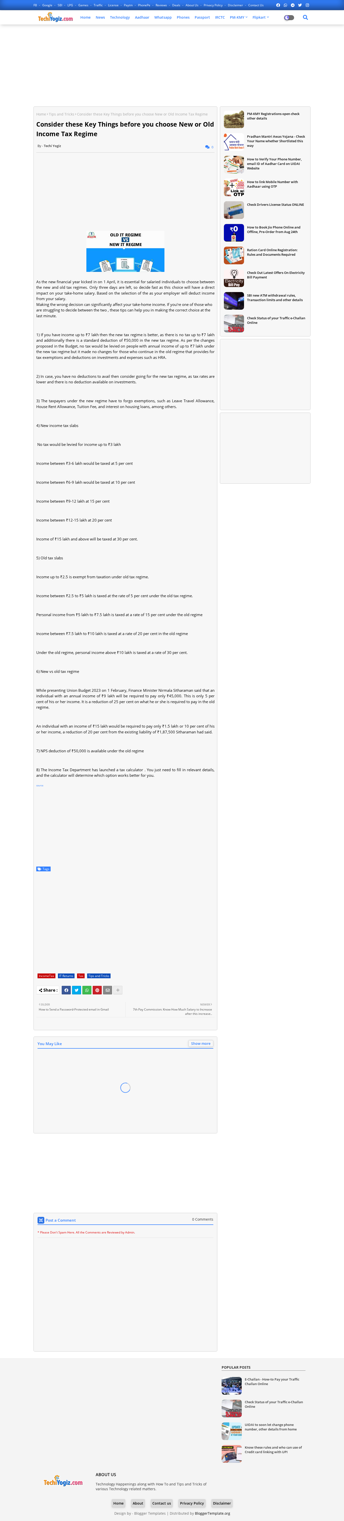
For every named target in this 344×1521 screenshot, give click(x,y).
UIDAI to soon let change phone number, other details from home (271, 1426)
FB (35, 5)
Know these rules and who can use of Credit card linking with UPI (273, 1449)
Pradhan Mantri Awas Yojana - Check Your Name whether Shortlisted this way (276, 141)
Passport (202, 17)
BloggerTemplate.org (212, 1513)
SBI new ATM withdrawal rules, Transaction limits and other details (275, 297)
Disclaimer (236, 5)
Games (83, 5)
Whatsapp (163, 17)
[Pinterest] (97, 990)
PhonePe (144, 5)
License (113, 5)
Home (85, 17)
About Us (192, 5)
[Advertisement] (172, 65)
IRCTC (220, 17)
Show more (201, 1043)
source (39, 785)
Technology (120, 17)
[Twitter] (76, 990)
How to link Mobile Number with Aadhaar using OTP (272, 184)
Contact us (256, 5)
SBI (60, 5)
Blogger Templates (150, 1513)
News (100, 17)
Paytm (128, 5)
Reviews (162, 5)
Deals (176, 5)
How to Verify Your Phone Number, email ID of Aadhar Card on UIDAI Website (274, 163)
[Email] (107, 990)
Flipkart (259, 17)
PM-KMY (237, 17)
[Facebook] (66, 990)
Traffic (99, 5)
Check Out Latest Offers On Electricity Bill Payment (276, 274)
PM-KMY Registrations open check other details (273, 116)
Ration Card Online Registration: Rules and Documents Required (272, 252)
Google (47, 5)
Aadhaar (142, 17)
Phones (183, 17)
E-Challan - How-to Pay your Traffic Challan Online (272, 1381)
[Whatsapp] (86, 990)
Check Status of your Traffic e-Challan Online (276, 320)
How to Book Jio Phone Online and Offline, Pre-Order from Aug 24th (273, 229)
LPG (70, 5)
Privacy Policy (213, 5)
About (138, 1503)
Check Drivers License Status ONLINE (275, 204)
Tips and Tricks (61, 114)
